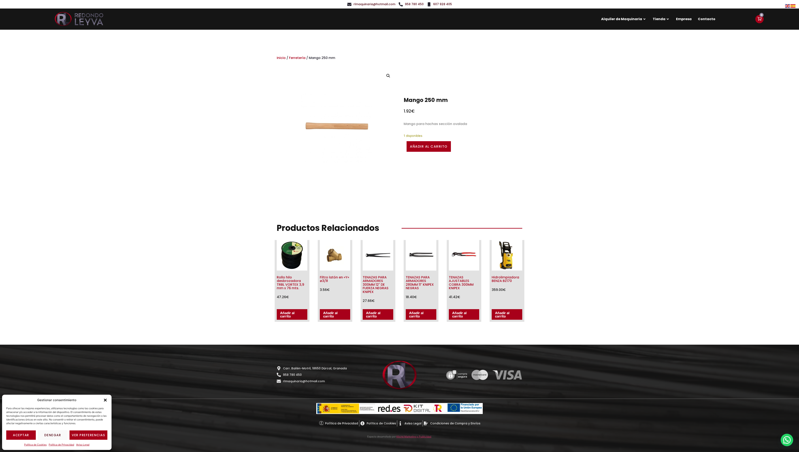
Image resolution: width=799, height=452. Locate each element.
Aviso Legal (82, 444)
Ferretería (297, 57)
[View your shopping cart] (759, 19)
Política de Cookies (35, 444)
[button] (105, 400)
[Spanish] (793, 6)
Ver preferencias (88, 435)
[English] (787, 6)
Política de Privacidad (61, 444)
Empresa (684, 19)
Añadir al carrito (429, 146)
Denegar (52, 435)
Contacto (706, 19)
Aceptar (21, 435)
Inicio (281, 57)
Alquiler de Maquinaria (621, 19)
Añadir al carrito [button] (287, 314)
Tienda (659, 19)
